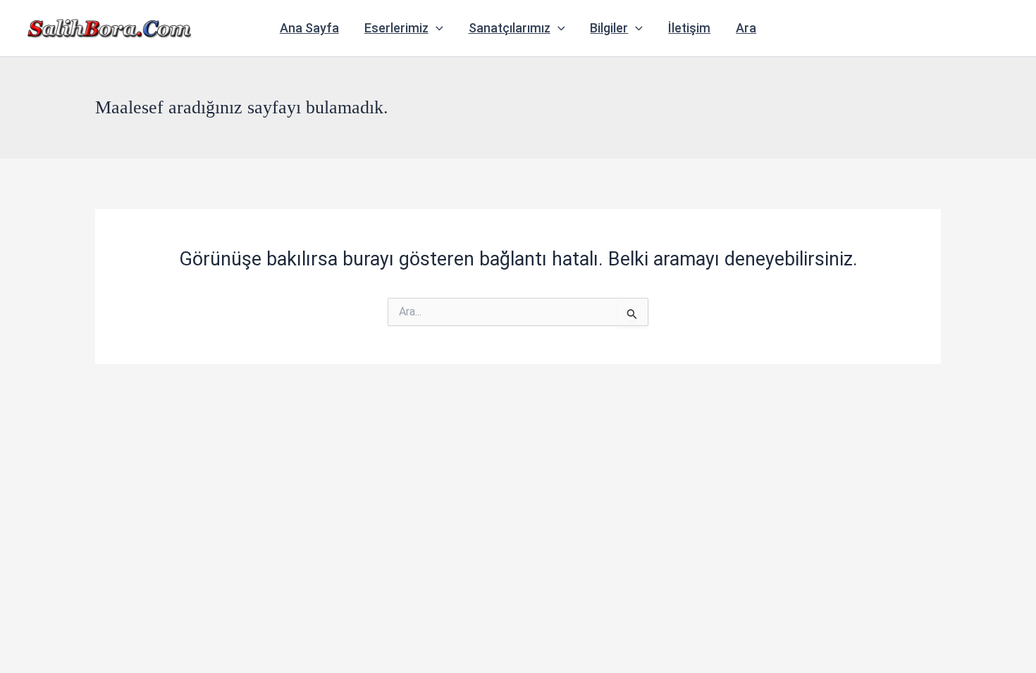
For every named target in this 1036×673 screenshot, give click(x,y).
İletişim (689, 27)
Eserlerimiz (396, 27)
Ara (746, 27)
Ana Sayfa (309, 27)
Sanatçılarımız (509, 27)
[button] (435, 28)
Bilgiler (609, 27)
